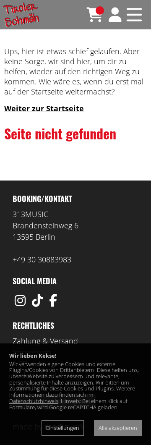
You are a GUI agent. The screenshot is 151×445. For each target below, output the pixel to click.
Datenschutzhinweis (33, 401)
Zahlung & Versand (45, 341)
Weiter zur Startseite (44, 108)
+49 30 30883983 (42, 259)
